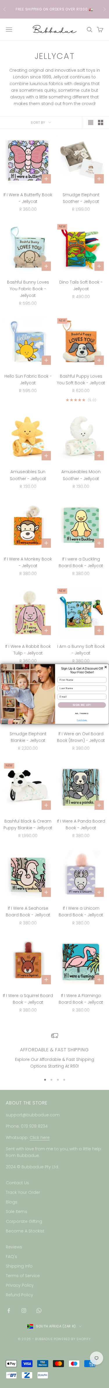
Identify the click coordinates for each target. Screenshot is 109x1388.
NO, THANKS (81, 713)
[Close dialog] (105, 667)
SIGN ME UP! (81, 705)
